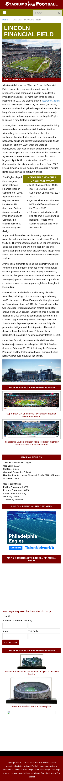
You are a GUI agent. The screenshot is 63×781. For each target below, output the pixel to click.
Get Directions (27, 611)
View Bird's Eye (43, 611)
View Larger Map (11, 611)
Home (5, 19)
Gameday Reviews (13, 499)
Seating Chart (11, 496)
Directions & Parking (15, 493)
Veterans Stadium (51, 100)
